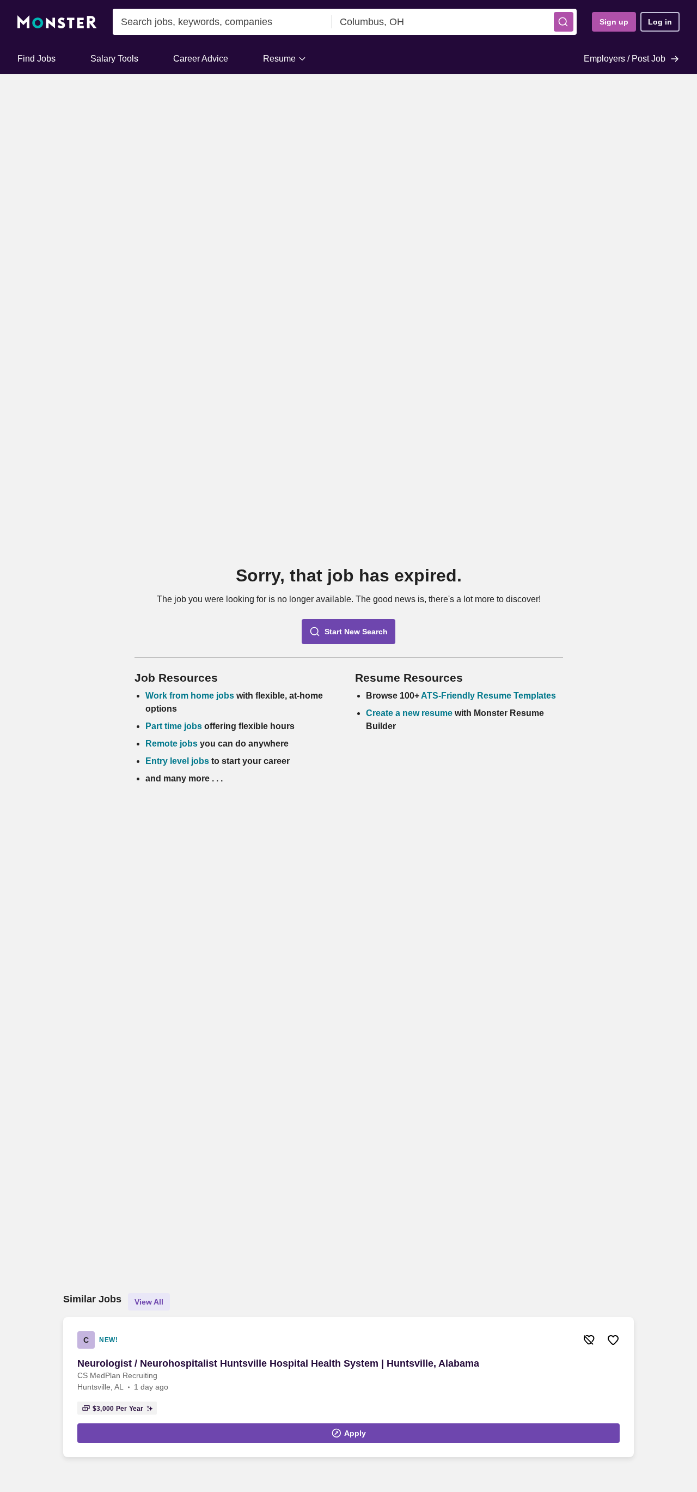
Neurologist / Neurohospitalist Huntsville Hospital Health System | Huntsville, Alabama (278, 1363)
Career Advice (200, 58)
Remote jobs (171, 743)
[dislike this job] (589, 1340)
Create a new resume (410, 713)
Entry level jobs (177, 761)
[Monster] (57, 22)
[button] (563, 22)
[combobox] (222, 22)
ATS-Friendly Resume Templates (488, 695)
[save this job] (613, 1340)
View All (148, 1301)
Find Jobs (36, 58)
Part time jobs (173, 726)
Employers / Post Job (624, 58)
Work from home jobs (189, 695)
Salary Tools (114, 58)
